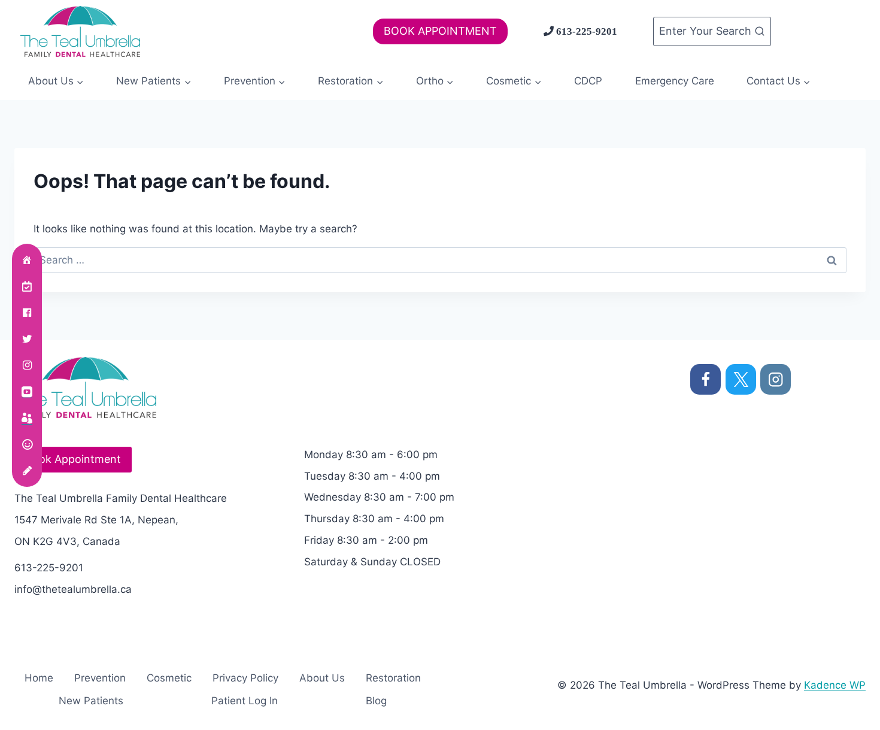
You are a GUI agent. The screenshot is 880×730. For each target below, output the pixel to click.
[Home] (27, 260)
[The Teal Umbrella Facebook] (27, 312)
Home (39, 678)
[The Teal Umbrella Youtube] (27, 391)
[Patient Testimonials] (27, 444)
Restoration (393, 678)
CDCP (588, 81)
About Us (322, 678)
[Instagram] (775, 379)
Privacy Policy (245, 678)
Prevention (100, 678)
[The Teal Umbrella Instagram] (27, 365)
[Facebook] (705, 379)
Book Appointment (73, 459)
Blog (376, 701)
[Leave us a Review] (27, 471)
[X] (741, 379)
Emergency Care (674, 81)
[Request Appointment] (27, 286)
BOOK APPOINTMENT (440, 31)
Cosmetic (169, 678)
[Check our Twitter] (27, 339)
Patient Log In (244, 701)
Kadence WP (835, 685)
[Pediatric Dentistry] (27, 418)
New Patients (91, 701)
